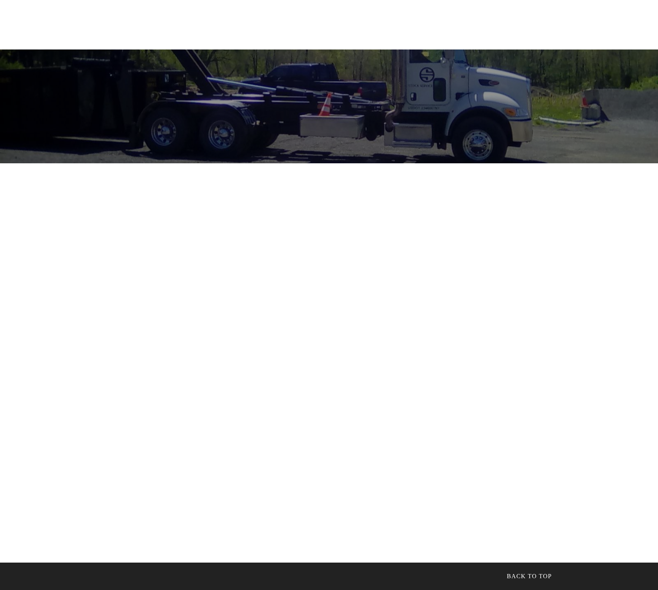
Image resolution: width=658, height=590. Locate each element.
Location (562, 20)
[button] (605, 20)
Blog (499, 22)
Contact (535, 22)
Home (147, 22)
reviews (259, 22)
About (179, 22)
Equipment (304, 22)
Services (217, 22)
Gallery (403, 22)
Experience (356, 22)
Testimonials (454, 22)
